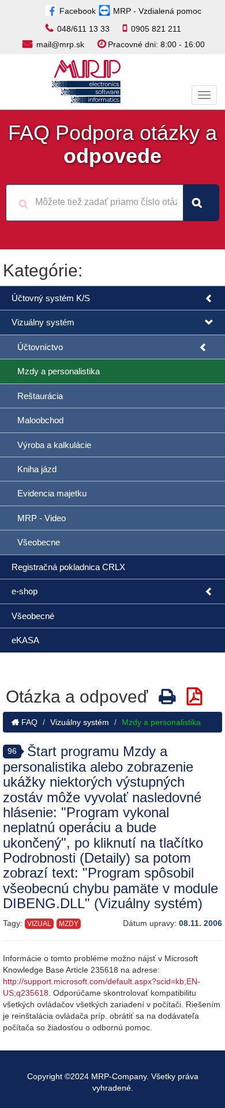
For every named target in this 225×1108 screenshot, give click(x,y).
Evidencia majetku (52, 493)
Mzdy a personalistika (58, 371)
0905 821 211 (156, 28)
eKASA (25, 640)
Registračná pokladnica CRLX (68, 567)
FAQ (28, 722)
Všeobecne (38, 542)
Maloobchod (40, 420)
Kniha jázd (37, 469)
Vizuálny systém (43, 322)
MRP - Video (41, 518)
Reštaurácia (40, 396)
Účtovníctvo (40, 347)
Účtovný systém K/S (51, 298)
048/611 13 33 (83, 28)
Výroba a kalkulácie (54, 445)
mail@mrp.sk (60, 44)
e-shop (25, 591)
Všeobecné (33, 616)
